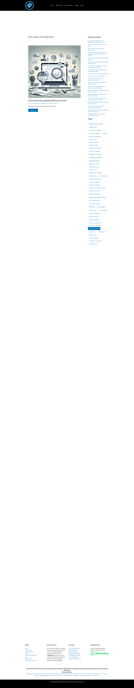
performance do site (94, 194)
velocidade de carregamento (95, 240)
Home (26, 648)
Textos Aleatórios (94, 673)
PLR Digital (74, 673)
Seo (29, 103)
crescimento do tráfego (95, 148)
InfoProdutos (55, 673)
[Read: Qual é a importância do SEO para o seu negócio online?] (54, 601)
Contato (27, 653)
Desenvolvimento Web (74, 648)
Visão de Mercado (44, 675)
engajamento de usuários (95, 154)
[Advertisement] (67, 21)
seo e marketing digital (94, 200)
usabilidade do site (94, 238)
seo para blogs (103, 210)
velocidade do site (93, 243)
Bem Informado (68, 675)
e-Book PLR (96, 675)
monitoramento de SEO (95, 179)
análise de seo (93, 127)
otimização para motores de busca (97, 188)
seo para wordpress (94, 228)
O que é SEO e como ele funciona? (43, 483)
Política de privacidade (30, 655)
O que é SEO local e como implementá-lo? (98, 73)
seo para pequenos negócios (95, 225)
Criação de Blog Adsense (75, 658)
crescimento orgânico (94, 151)
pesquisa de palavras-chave (97, 197)
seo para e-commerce (94, 213)
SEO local (91, 207)
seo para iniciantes (94, 220)
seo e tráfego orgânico (94, 203)
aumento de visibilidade (94, 133)
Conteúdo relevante (93, 145)
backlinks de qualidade (95, 136)
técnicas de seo (93, 235)
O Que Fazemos (29, 652)
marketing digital (93, 176)
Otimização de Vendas (74, 653)
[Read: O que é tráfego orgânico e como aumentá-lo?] (54, 152)
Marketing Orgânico (73, 652)
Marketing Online (73, 650)
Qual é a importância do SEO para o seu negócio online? (52, 630)
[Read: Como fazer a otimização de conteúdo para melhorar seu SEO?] (54, 302)
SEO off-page (101, 207)
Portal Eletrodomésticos (86, 675)
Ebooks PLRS (39, 673)
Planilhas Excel (47, 673)
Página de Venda (31, 673)
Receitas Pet (53, 675)
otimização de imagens (94, 185)
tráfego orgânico (102, 231)
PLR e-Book (86, 673)
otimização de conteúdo (94, 182)
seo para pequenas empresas (95, 222)
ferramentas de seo (94, 167)
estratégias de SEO (94, 161)
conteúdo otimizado (93, 142)
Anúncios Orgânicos (74, 657)
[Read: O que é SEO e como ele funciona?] (54, 453)
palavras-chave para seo (94, 190)
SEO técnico (92, 231)
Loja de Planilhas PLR (65, 673)
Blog (26, 657)
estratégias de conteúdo (96, 157)
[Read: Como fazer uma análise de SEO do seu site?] (54, 71)
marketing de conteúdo (95, 173)
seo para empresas (94, 216)
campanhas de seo (93, 139)
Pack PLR (80, 673)
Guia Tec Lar (60, 675)
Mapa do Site (28, 658)
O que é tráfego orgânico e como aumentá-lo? (48, 181)
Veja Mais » (33, 111)
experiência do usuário (94, 164)
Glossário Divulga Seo (30, 660)
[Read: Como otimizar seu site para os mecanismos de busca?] (54, 527)
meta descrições (103, 176)
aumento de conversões (95, 130)
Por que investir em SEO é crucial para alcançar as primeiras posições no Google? (97, 54)
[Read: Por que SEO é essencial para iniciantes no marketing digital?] (54, 377)
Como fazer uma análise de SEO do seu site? (47, 101)
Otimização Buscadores (74, 655)
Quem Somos (28, 650)
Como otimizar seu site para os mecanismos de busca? (52, 556)
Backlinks (105, 133)
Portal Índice (76, 675)
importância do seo (93, 169)
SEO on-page (93, 210)
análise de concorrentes (96, 124)
